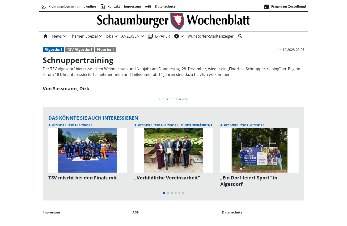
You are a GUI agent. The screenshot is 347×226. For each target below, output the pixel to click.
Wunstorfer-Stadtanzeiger (210, 36)
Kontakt (110, 6)
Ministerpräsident (196, 125)
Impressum (132, 6)
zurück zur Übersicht (173, 99)
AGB (148, 6)
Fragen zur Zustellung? (285, 6)
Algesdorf (53, 49)
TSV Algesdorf (79, 49)
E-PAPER (159, 36)
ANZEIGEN (130, 36)
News (57, 36)
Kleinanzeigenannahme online (68, 6)
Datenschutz (165, 6)
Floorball (105, 49)
